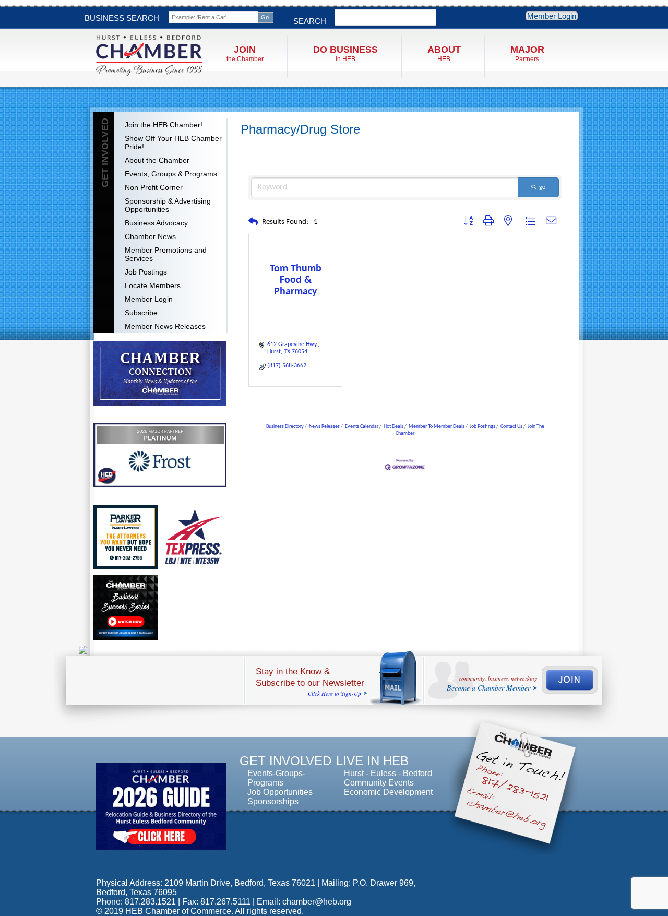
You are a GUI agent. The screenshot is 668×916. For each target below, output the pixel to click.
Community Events (379, 782)
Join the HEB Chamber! (163, 125)
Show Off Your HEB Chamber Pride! (173, 142)
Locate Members (153, 285)
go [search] (542, 187)
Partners (527, 53)
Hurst (354, 773)
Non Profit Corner (154, 187)
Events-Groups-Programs (276, 778)
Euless (383, 773)
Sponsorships (273, 801)
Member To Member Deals (436, 427)
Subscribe (141, 312)
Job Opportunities (280, 792)
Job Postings (146, 272)
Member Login (551, 15)
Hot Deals (393, 427)
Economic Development (388, 792)
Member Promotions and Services (166, 254)
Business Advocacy (156, 223)
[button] (253, 223)
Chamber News (150, 236)
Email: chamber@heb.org (304, 901)
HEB (444, 53)
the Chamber (245, 53)
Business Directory (285, 427)
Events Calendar (361, 427)
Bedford (417, 773)
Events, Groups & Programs (171, 174)
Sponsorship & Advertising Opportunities (168, 205)
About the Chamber (157, 160)
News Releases (324, 427)
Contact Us (511, 427)
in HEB (345, 53)
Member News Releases (165, 326)
